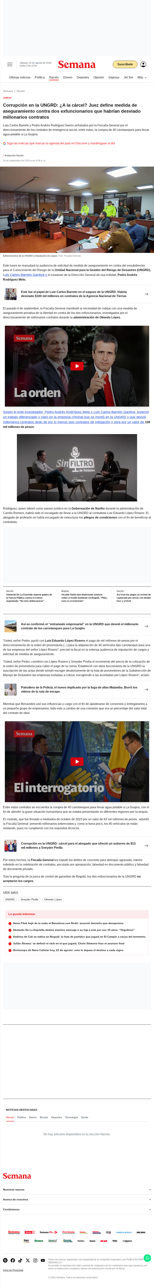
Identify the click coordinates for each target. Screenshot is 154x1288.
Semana (8, 90)
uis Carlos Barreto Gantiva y (26, 275)
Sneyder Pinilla (29, 899)
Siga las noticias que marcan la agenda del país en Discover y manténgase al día (61, 143)
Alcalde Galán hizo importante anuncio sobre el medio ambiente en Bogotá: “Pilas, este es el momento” (84, 598)
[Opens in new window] (13, 1260)
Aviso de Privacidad (17, 1270)
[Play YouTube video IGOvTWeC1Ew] (77, 761)
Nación (21, 90)
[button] (77, 366)
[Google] (5, 1260)
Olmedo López (53, 899)
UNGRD (10, 899)
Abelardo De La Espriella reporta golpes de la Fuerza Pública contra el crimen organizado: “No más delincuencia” (29, 598)
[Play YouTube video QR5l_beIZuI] (77, 366)
